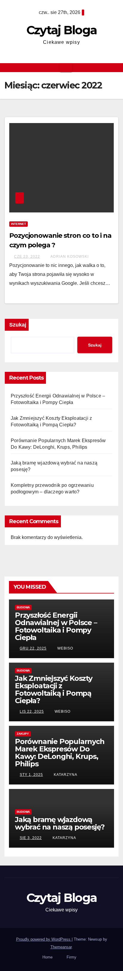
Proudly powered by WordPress (44, 939)
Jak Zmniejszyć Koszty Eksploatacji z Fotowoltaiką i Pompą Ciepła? (53, 689)
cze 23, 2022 (27, 256)
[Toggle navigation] (66, 67)
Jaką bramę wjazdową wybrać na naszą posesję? (59, 823)
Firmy (71, 957)
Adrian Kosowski (69, 256)
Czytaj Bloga (61, 30)
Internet (18, 224)
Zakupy (23, 733)
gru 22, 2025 (33, 648)
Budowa (23, 607)
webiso (64, 648)
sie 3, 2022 (31, 838)
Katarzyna (65, 775)
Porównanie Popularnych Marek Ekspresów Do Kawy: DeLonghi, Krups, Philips (59, 752)
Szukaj (17, 325)
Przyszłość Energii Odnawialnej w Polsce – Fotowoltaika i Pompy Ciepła (56, 626)
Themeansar (61, 947)
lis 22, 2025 (32, 711)
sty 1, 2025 (31, 775)
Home (47, 957)
